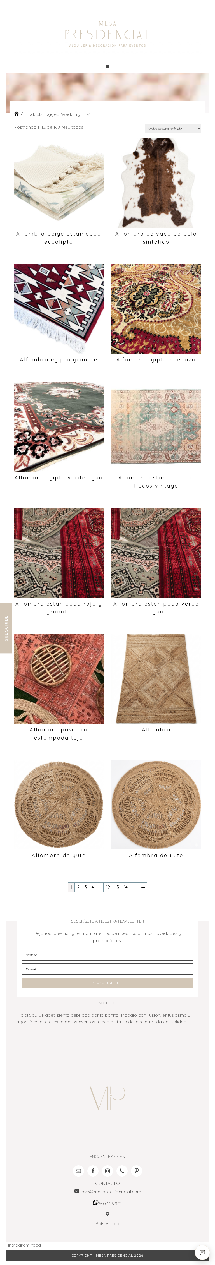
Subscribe (6, 628)
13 (117, 887)
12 (108, 887)
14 (126, 887)
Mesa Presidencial (107, 34)
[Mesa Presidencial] (16, 114)
